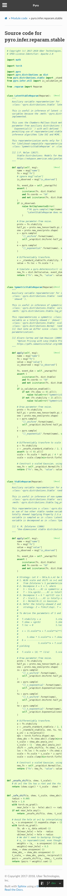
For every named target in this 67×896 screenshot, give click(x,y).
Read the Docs (14, 889)
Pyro (36, 5)
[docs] (57, 96)
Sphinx (22, 886)
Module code (19, 18)
